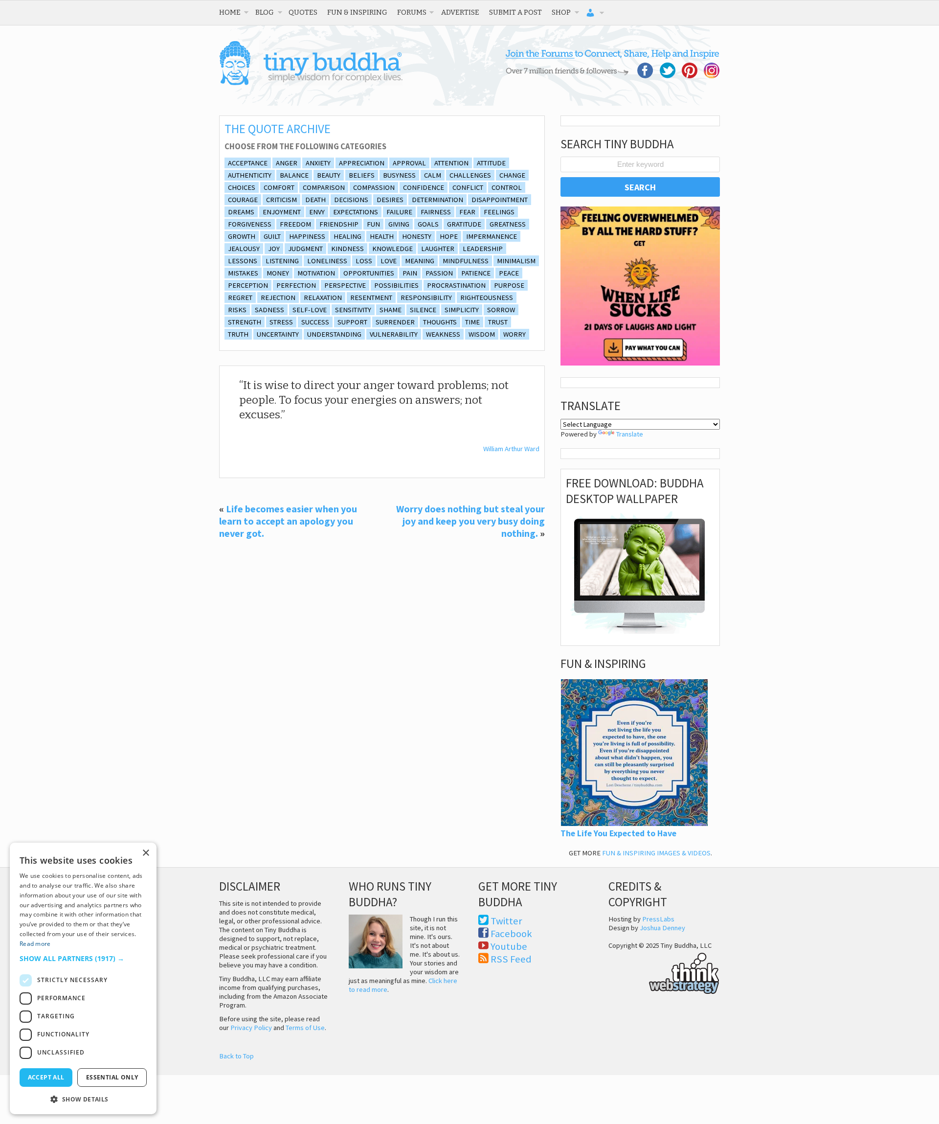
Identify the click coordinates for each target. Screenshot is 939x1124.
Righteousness (486, 297)
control (507, 187)
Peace (509, 273)
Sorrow (501, 309)
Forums (411, 12)
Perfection (296, 285)
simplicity (462, 309)
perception (248, 285)
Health (382, 236)
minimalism (516, 260)
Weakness (443, 334)
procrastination (456, 285)
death (315, 199)
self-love (309, 309)
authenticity (249, 175)
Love (388, 260)
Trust (498, 322)
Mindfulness (466, 260)
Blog (264, 12)
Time (472, 322)
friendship (338, 224)
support (352, 322)
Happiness (307, 236)
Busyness (399, 175)
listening (282, 260)
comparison (324, 187)
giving (398, 224)
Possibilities (396, 285)
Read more (35, 944)
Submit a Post (515, 12)
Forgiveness (249, 224)
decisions (351, 199)
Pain (409, 273)
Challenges (470, 175)
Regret (240, 297)
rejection (278, 297)
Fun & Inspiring (357, 12)
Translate (629, 434)
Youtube (509, 946)
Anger (286, 163)
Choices (241, 187)
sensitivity (353, 309)
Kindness (347, 248)
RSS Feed (511, 959)
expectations (355, 211)
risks (237, 309)
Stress (281, 322)
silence (423, 309)
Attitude (491, 163)
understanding (334, 334)
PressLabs (658, 919)
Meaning (419, 260)
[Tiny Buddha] (310, 83)
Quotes (303, 12)
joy (274, 248)
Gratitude (464, 224)
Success (315, 322)
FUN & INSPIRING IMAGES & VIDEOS (656, 853)
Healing (347, 236)
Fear (467, 211)
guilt (272, 236)
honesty (416, 236)
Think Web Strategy (663, 972)
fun (373, 224)
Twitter (506, 921)
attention (451, 163)
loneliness (327, 260)
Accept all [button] (46, 1077)
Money (278, 273)
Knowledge (392, 248)
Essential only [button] (112, 1077)
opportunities (368, 273)
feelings (499, 211)
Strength (244, 322)
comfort (279, 187)
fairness (436, 211)
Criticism (281, 199)
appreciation (361, 163)
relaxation (323, 297)
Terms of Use (305, 1027)
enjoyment (282, 211)
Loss (364, 260)
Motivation (316, 273)
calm (432, 175)
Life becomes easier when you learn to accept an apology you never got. (288, 521)
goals (428, 224)
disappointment (499, 199)
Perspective (345, 285)
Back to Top (236, 1056)
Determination (437, 199)
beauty (328, 175)
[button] (83, 958)
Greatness (508, 224)
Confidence (423, 187)
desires (390, 199)
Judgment (305, 248)
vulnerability (394, 334)
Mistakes (243, 273)
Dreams (241, 211)
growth (241, 236)
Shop (561, 12)
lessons (242, 260)
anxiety (318, 163)
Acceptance (248, 163)
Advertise (460, 12)
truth (238, 334)
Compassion (374, 187)
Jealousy (244, 248)
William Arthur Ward (511, 448)
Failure (399, 211)
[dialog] (83, 978)
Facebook (511, 933)
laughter (437, 248)
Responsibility (426, 297)
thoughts (440, 322)
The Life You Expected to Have (618, 833)
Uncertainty (278, 334)
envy (317, 211)
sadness (269, 309)
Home (230, 12)
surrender (395, 322)
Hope (449, 236)
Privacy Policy (251, 1027)
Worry (514, 334)
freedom (295, 224)
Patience (476, 273)
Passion (439, 273)
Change (512, 175)
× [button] (145, 853)
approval (409, 163)
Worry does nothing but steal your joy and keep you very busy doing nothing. (470, 521)
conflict (467, 187)
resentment (371, 297)
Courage (243, 199)
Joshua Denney (662, 927)
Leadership (483, 248)
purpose (509, 285)
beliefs (362, 175)
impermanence (491, 236)
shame (391, 309)
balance (294, 175)
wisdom (482, 334)
